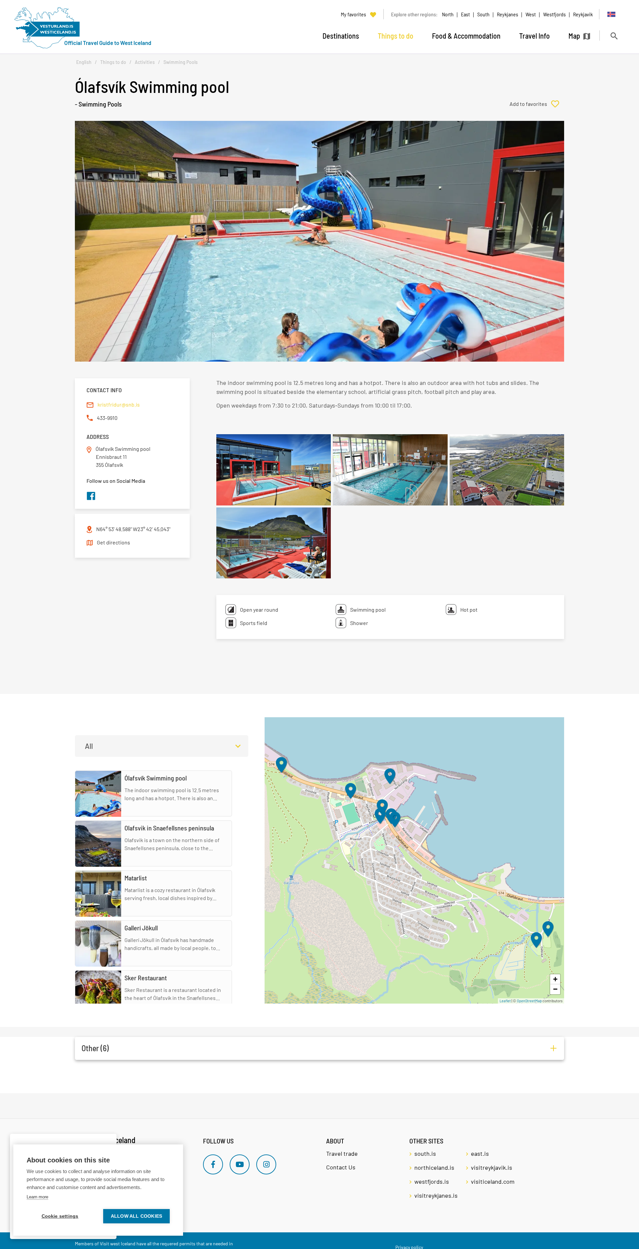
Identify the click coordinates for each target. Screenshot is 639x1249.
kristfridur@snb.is (119, 404)
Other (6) (95, 1048)
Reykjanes (507, 14)
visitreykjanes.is (436, 1195)
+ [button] (555, 979)
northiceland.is (434, 1167)
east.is (480, 1153)
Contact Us (340, 1167)
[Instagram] (266, 1164)
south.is (425, 1153)
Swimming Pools (180, 62)
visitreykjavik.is (491, 1167)
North (448, 14)
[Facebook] (213, 1164)
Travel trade (342, 1153)
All (89, 746)
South (483, 14)
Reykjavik (583, 14)
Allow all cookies (136, 1216)
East (465, 14)
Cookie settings (60, 1216)
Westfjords (554, 14)
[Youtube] (240, 1164)
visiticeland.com (493, 1181)
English (84, 62)
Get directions (113, 542)
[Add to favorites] (537, 104)
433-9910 (107, 418)
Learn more (37, 1196)
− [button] (555, 989)
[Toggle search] (613, 35)
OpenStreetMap (529, 1001)
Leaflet (505, 1001)
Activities (145, 62)
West (531, 14)
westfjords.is (431, 1181)
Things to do (113, 62)
